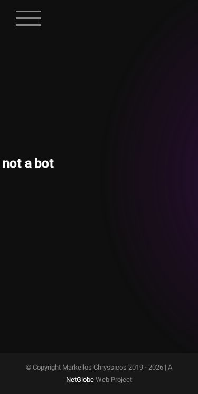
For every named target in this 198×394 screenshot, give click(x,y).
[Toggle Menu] (28, 13)
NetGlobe (80, 379)
